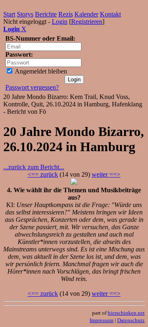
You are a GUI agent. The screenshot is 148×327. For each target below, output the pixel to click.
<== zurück (43, 174)
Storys (25, 14)
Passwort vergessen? (32, 87)
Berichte (46, 14)
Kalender (86, 14)
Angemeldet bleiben (40, 71)
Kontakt (110, 14)
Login (59, 21)
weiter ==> (106, 174)
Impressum (101, 320)
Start (9, 14)
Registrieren (86, 21)
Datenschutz (131, 320)
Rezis (65, 14)
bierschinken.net (126, 313)
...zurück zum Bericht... (33, 167)
